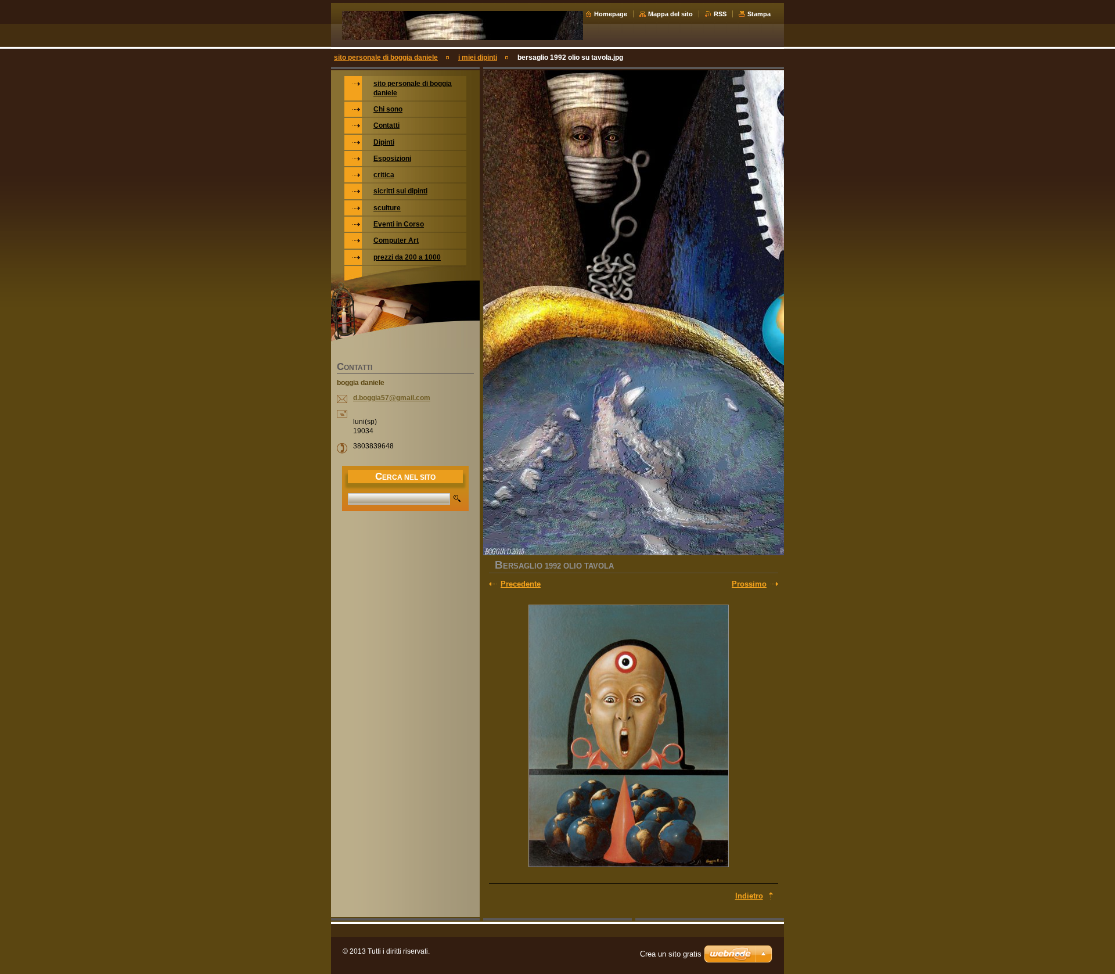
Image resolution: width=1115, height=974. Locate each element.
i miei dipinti (477, 57)
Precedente (521, 584)
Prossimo (749, 584)
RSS (720, 13)
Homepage (610, 13)
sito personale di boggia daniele (386, 57)
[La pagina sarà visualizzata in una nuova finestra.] (628, 737)
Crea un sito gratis (671, 954)
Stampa (759, 13)
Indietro (749, 896)
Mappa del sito (670, 13)
